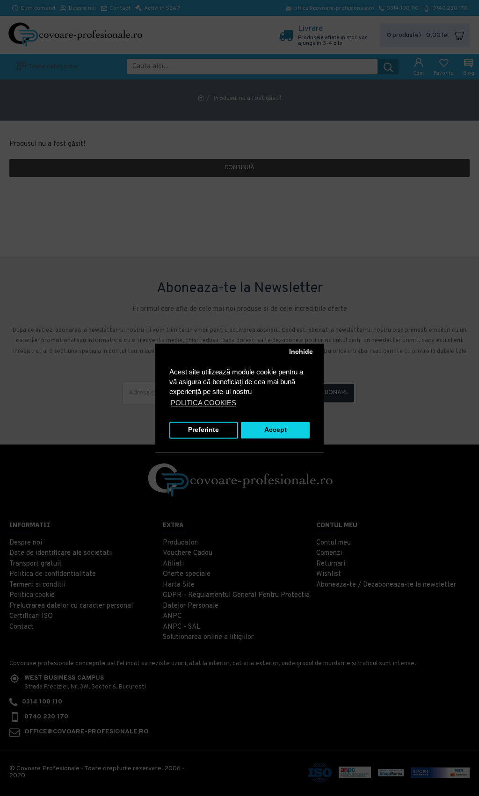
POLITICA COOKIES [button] (203, 403)
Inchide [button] (301, 352)
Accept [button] (275, 430)
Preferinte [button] (203, 430)
